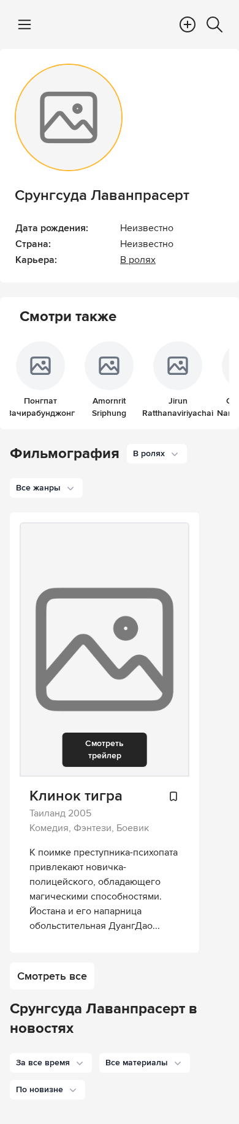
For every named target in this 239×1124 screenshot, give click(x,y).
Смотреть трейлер (104, 749)
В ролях (138, 260)
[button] (51, 1063)
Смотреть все (52, 976)
